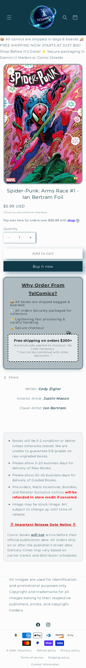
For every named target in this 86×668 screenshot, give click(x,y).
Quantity (10, 228)
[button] (9, 18)
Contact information (45, 664)
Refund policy (46, 650)
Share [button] (14, 377)
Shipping (9, 212)
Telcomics (24, 650)
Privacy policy (70, 650)
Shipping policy (59, 657)
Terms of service (32, 657)
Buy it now (43, 266)
